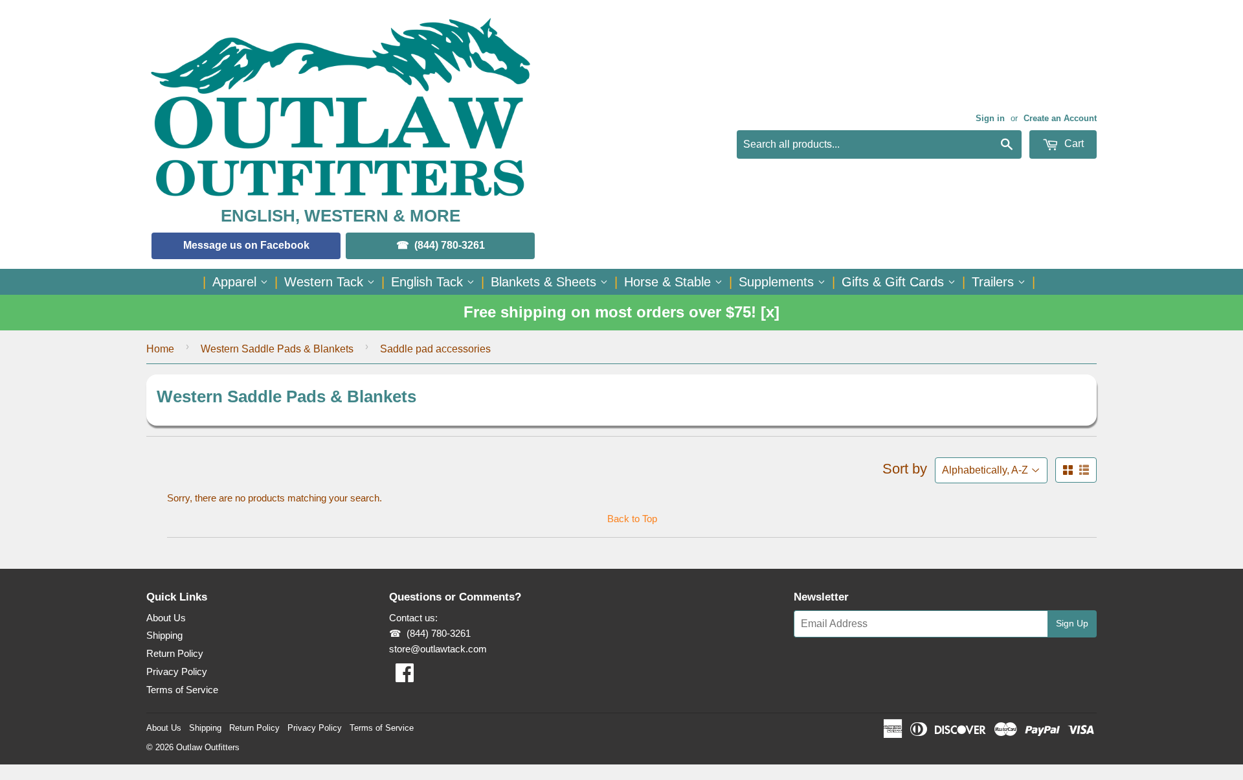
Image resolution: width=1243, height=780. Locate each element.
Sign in (990, 118)
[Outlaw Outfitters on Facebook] (404, 676)
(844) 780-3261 (449, 245)
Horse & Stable (669, 282)
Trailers (995, 282)
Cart (1073, 143)
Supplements (778, 282)
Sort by (904, 469)
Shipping (164, 635)
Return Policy (174, 653)
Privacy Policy (176, 671)
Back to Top (632, 518)
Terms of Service (182, 689)
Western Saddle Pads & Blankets (277, 348)
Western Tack (325, 282)
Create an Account (1060, 118)
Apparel (236, 282)
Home (160, 348)
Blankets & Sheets (545, 282)
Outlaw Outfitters (208, 747)
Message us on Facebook (246, 245)
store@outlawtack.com (438, 648)
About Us (166, 617)
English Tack (429, 282)
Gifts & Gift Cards (895, 282)
